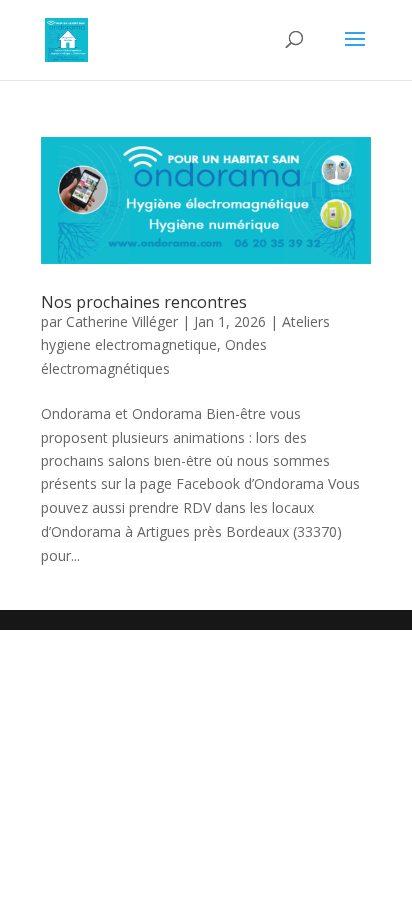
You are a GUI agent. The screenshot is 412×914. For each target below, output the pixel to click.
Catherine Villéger (122, 321)
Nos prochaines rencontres (144, 302)
